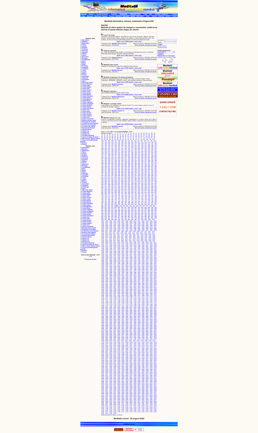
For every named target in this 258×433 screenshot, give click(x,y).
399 (125, 166)
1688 (103, 295)
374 (155, 163)
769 (112, 200)
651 (115, 189)
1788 (111, 306)
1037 (131, 224)
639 (132, 187)
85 (107, 139)
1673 (155, 292)
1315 (123, 254)
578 (155, 181)
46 (115, 136)
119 (154, 141)
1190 (126, 240)
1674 (103, 293)
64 (107, 138)
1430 (135, 266)
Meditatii (84, 14)
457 (148, 171)
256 (102, 154)
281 (128, 156)
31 (131, 134)
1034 (119, 224)
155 (105, 145)
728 (145, 195)
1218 (127, 244)
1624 (127, 287)
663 (155, 189)
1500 (135, 274)
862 (142, 207)
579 (102, 183)
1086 (103, 230)
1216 (119, 244)
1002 (103, 221)
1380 (103, 262)
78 (144, 138)
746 (148, 197)
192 (115, 148)
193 (119, 148)
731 (155, 195)
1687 (155, 293)
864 (148, 207)
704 (122, 194)
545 (102, 180)
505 (138, 175)
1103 (114, 231)
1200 (110, 242)
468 (128, 172)
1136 (134, 234)
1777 (123, 304)
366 (128, 163)
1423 (107, 266)
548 (112, 180)
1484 (127, 272)
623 (135, 186)
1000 (149, 219)
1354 (111, 259)
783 (102, 201)
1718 (111, 298)
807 (125, 203)
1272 (119, 250)
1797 (147, 306)
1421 (155, 265)
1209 (147, 242)
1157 (106, 237)
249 (135, 153)
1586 (143, 283)
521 (135, 177)
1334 (143, 256)
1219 (131, 244)
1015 (155, 221)
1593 (115, 284)
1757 (155, 301)
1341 (115, 257)
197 (132, 148)
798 (152, 201)
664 (102, 191)
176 (119, 147)
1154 (150, 236)
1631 (155, 287)
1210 (151, 242)
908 (125, 212)
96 (136, 139)
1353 (107, 259)
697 (155, 192)
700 (109, 194)
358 (102, 163)
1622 (119, 287)
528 (102, 178)
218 (145, 150)
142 (119, 144)
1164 (134, 237)
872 (119, 209)
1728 (151, 298)
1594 (119, 284)
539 (138, 178)
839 (120, 206)
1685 (147, 293)
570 (128, 181)
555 (135, 180)
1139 (146, 234)
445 (109, 171)
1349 (147, 257)
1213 (107, 244)
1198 (102, 242)
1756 (151, 301)
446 (112, 171)
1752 (135, 301)
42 (105, 136)
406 (148, 166)
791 (128, 201)
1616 (151, 286)
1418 (143, 265)
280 (125, 156)
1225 (155, 244)
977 (128, 218)
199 (138, 148)
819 (109, 204)
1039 (139, 224)
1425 (115, 266)
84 (105, 139)
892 (128, 210)
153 (155, 144)
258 (109, 154)
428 (109, 169)
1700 (151, 295)
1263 (139, 248)
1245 (123, 247)
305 (152, 157)
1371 (123, 260)
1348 (143, 257)
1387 (131, 262)
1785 (155, 304)
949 (148, 215)
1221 (139, 244)
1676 (111, 293)
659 (142, 189)
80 (149, 138)
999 (145, 219)
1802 (111, 307)
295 (119, 157)
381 (122, 165)
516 (118, 177)
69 (120, 138)
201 (145, 148)
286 (145, 156)
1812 (151, 307)
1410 (111, 265)
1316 (127, 254)
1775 (115, 304)
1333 (139, 256)
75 (136, 138)
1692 (119, 295)
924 (122, 213)
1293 (147, 251)
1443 (131, 268)
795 (142, 201)
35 (141, 134)
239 (102, 153)
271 (152, 154)
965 (145, 216)
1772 (103, 304)
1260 (127, 248)
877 (135, 209)
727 (142, 195)
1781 (139, 304)
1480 (111, 272)
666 (109, 191)
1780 (135, 304)
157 (112, 145)
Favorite (111, 16)
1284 (111, 251)
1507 (107, 275)
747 (152, 197)
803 (112, 203)
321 (148, 159)
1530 (143, 277)
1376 (143, 260)
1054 (143, 225)
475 (152, 172)
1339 (107, 257)
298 (128, 157)
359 (105, 163)
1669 (139, 292)
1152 (142, 236)
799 (155, 201)
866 (155, 207)
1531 (147, 277)
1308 (151, 253)
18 (152, 133)
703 (119, 194)
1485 (131, 272)
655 (128, 189)
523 (142, 177)
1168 (150, 237)
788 (119, 201)
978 (132, 218)
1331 (131, 256)
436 (135, 169)
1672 (151, 292)
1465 (107, 271)
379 (115, 165)
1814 (103, 309)
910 (132, 212)
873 (122, 209)
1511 (123, 275)
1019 (115, 222)
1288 (127, 251)
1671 (147, 292)
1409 (107, 265)
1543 (139, 278)
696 (152, 192)
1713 (147, 297)
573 (138, 181)
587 (128, 183)
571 (132, 181)
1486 (135, 272)
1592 (111, 284)
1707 (123, 297)
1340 (111, 257)
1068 (143, 227)
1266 (151, 248)
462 (109, 172)
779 (145, 200)
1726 (143, 298)
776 (135, 200)
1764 (127, 303)
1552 (119, 280)
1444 (135, 268)
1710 (135, 297)
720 (119, 195)
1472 (135, 271)
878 (138, 209)
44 (110, 136)
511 (102, 177)
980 (138, 218)
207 (109, 150)
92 (125, 139)
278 (119, 156)
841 (127, 206)
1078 (127, 228)
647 (102, 189)
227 (119, 151)
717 (109, 195)
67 (115, 138)
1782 (143, 304)
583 (115, 183)
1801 (107, 307)
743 (138, 197)
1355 (115, 259)
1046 (111, 225)
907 (122, 212)
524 (145, 177)
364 (122, 163)
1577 (107, 283)
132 (142, 142)
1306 (143, 253)
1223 (147, 244)
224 (109, 151)
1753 (139, 301)
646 (155, 187)
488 (138, 174)
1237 (147, 245)
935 (102, 215)
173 (109, 147)
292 (109, 157)
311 (115, 159)
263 (125, 154)
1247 (131, 247)
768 (109, 200)
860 (135, 207)
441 (152, 169)
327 (112, 160)
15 (144, 133)
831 (148, 204)
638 (128, 187)
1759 (107, 303)
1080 (135, 228)
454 (138, 171)
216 (138, 150)
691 (135, 192)
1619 (107, 287)
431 (119, 169)
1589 (155, 283)
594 (152, 183)
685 (115, 192)
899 (152, 210)
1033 (115, 224)
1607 (115, 286)
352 (138, 162)
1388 (135, 262)
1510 (119, 275)
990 (115, 219)
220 (152, 150)
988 (109, 219)
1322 (151, 254)
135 (152, 142)
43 (107, 136)
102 (153, 139)
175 (115, 147)
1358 (127, 259)
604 (128, 184)
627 (148, 186)
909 (128, 212)
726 (138, 195)
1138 (142, 234)
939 (115, 215)
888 (115, 210)
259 (112, 154)
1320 (143, 254)
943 (128, 215)
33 (136, 134)
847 (147, 206)
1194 (142, 240)
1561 (155, 280)
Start (83, 16)
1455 (123, 269)
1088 (111, 230)
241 (109, 153)
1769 (147, 303)
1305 (139, 253)
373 (152, 163)
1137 (138, 234)
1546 (151, 278)
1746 (111, 301)
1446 (143, 268)
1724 (135, 298)
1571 (139, 281)
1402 (135, 263)
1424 (111, 266)
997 (138, 219)
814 (148, 203)
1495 (115, 274)
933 (152, 213)
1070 (151, 227)
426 (102, 169)
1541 (131, 278)
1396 (111, 263)
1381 (107, 262)
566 (115, 181)
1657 (147, 290)
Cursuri (91, 14)
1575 (155, 281)
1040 (143, 224)
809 (132, 203)
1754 (143, 301)
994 (128, 219)
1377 (147, 260)
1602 (151, 284)
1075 (115, 228)
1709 (131, 297)
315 (128, 159)
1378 (151, 260)
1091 (123, 230)
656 (132, 189)
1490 (151, 272)
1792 (127, 306)
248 (132, 153)
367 (132, 163)
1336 (151, 256)
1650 (119, 290)
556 (138, 180)
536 (128, 178)
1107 (130, 231)
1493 (107, 274)
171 (102, 147)
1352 (103, 259)
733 (105, 197)
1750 (127, 301)
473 (145, 172)
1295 (155, 251)
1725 (139, 298)
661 (148, 189)
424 (152, 168)
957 (119, 216)
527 (155, 177)
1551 (115, 280)
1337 (155, 256)
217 (142, 150)
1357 (123, 259)
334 (135, 160)
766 (102, 200)
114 (138, 141)
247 (128, 153)
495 (105, 175)
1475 (147, 271)
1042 (151, 224)
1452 (111, 269)
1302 (127, 253)
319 (142, 159)
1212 (103, 244)
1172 (110, 239)
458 (152, 171)
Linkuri (174, 16)
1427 (123, 266)
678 (148, 191)
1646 (103, 290)
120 (102, 142)
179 (128, 147)
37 (146, 134)
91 (123, 139)
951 (155, 215)
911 (135, 212)
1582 (127, 283)
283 (135, 156)
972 (112, 218)
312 (118, 159)
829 (142, 204)
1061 (115, 227)
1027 (147, 222)
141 (115, 144)
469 (132, 172)
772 (122, 200)
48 (120, 136)
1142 (102, 236)
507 (145, 175)
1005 (115, 221)
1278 (143, 250)
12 (136, 133)
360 (109, 163)
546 (105, 180)
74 (133, 138)
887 (112, 210)
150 (145, 144)
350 (132, 162)
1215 (115, 244)
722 (125, 195)
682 (105, 192)
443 (102, 171)
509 (152, 175)
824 (125, 204)
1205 (131, 242)
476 (155, 172)
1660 (103, 292)
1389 (139, 262)
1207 (139, 242)
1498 (127, 274)
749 (102, 198)
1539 (123, 278)
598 (109, 184)
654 (125, 189)
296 (122, 157)
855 (119, 207)
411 (109, 168)
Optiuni (154, 16)
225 (112, 151)
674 (135, 191)
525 (148, 177)
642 (142, 187)
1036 (127, 224)
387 (142, 165)
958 (122, 216)
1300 (119, 253)
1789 (115, 306)
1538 (119, 278)
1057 (155, 225)
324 (102, 160)
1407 (155, 263)
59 (149, 136)
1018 (111, 222)
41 (102, 136)
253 (148, 153)
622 (132, 186)
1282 (103, 251)
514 (112, 177)
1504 (151, 274)
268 (142, 154)
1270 (111, 250)
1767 (139, 303)
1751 (131, 301)
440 (148, 169)
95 (133, 139)
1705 (115, 297)
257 (105, 154)
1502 (143, 274)
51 (128, 136)
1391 (147, 262)
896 (142, 210)
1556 (135, 280)
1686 (151, 293)
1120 (125, 233)
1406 (151, 263)
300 (135, 157)
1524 (119, 277)
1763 (123, 303)
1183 (154, 239)
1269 (107, 250)
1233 (131, 245)
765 (155, 198)
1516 (143, 275)
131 (138, 142)
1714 (151, 297)
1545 (147, 278)
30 (128, 134)
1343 (123, 257)
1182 (150, 239)
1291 (139, 251)
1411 (115, 265)
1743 (155, 300)
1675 (107, 293)
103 (102, 141)
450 (125, 171)
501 (125, 175)
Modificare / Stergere (100, 16)
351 (135, 162)
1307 (147, 253)
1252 (151, 247)
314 (125, 159)
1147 (122, 236)
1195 (146, 240)
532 (115, 178)
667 (112, 191)
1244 (119, 247)
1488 (143, 272)
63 (105, 138)
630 (102, 187)
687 (122, 192)
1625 (131, 287)
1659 (155, 290)
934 (155, 213)
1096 (143, 230)
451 (128, 171)
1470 (127, 271)
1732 (111, 300)
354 (145, 162)
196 (128, 148)
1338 (103, 257)
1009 (131, 221)
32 (133, 134)
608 (142, 184)
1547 (155, 278)
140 (112, 144)
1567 (123, 281)
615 (109, 186)
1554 (127, 280)
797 (148, 201)
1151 (138, 236)
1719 (115, 298)
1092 (127, 230)
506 (142, 175)
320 (145, 159)
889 (119, 210)
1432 (143, 266)
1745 (107, 301)
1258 (119, 248)
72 (128, 138)
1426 (119, 266)
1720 (119, 298)
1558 (143, 280)
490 (145, 174)
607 (138, 184)
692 (138, 192)
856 (122, 207)
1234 (135, 245)
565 (112, 181)
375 (102, 165)
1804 (119, 307)
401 (132, 166)
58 (146, 136)
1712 (143, 297)
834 (102, 206)
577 (152, 181)
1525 (123, 277)
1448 (151, 268)
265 (132, 154)
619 (122, 186)
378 (112, 165)
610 (148, 184)
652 (119, 189)
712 (148, 194)
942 (125, 215)
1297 (107, 253)
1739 (139, 300)
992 (122, 219)
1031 (107, 224)
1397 (115, 263)
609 (145, 184)
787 (115, 201)
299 (132, 157)
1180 (142, 239)
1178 (134, 239)
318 (138, 159)
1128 (102, 234)
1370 (119, 260)
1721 (123, 298)
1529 (139, 277)
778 (142, 200)
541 (145, 178)
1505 (155, 274)
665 (105, 191)
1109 (138, 231)
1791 (123, 306)
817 (102, 204)
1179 (138, 239)
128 (128, 142)
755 (122, 198)
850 (102, 207)
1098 (151, 230)
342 (105, 162)
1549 (107, 280)
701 (112, 194)
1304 (135, 253)
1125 (145, 233)
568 (122, 181)
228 (122, 151)
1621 (115, 287)
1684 (143, 293)
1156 (102, 237)
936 (105, 215)
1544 (143, 278)
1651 (123, 290)
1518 (151, 275)
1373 (131, 260)
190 (109, 148)
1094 (135, 230)
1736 (127, 300)
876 (132, 209)
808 (128, 203)
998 (142, 219)
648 (105, 189)
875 (128, 209)
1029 (155, 222)
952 (102, 216)
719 (115, 195)
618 (119, 186)
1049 (123, 225)
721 (122, 195)
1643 (147, 289)
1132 (118, 234)
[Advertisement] (90, 27)
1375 (139, 260)
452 (132, 171)
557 (142, 180)
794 (138, 201)
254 (152, 153)
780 (148, 200)
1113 (153, 231)
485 (128, 174)
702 (115, 194)
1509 (115, 275)
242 (112, 153)
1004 (111, 221)
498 (115, 175)
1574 (151, 281)
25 (115, 134)
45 (112, 136)
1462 (151, 269)
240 (105, 153)
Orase (148, 16)
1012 (143, 221)
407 (152, 166)
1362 (143, 259)
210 (119, 150)
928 (135, 213)
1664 (119, 292)
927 (132, 213)
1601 (147, 284)
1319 (139, 254)
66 (112, 138)
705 (125, 194)
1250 (143, 247)
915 (148, 212)
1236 (143, 245)
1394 (103, 263)
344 (112, 162)
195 (125, 148)
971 (109, 218)
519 (128, 177)
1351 (155, 257)
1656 (143, 290)
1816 (111, 309)
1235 (139, 245)
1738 (135, 300)
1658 (151, 290)
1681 (131, 293)
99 (144, 139)
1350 (151, 257)
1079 (131, 228)
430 (115, 169)
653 (122, 189)
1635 (115, 289)
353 (142, 162)
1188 (118, 240)
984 (152, 218)
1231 (123, 245)
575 (145, 181)
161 (125, 145)
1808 (135, 307)
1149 (130, 236)
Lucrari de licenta (102, 14)
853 (112, 207)
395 (112, 166)
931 (145, 213)
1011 (139, 221)
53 (133, 136)
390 (152, 165)
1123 (137, 233)
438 (142, 169)
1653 (131, 290)
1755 (147, 301)
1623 (123, 287)
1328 (119, 256)
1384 (119, 262)
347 (122, 162)
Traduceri (114, 14)
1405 (147, 263)
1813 (155, 307)
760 (138, 198)
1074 (111, 228)
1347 (139, 257)
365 (125, 163)
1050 (127, 225)
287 (148, 156)
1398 (119, 263)
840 (123, 206)
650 (112, 189)
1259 (123, 248)
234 (142, 151)
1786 (103, 306)
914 (145, 212)
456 (145, 171)
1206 (135, 242)
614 (105, 186)
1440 (119, 268)
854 (115, 207)
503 (132, 175)
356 (152, 162)
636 (122, 187)
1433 (147, 266)
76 (139, 138)
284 (138, 156)
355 (148, 162)
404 (142, 166)
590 (138, 183)
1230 (119, 245)
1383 (115, 262)
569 (125, 181)
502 (128, 175)
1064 (127, 227)
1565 (115, 281)
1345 (131, 257)
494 (102, 175)
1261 (131, 248)
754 (119, 198)
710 (142, 194)
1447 (147, 268)
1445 (139, 268)
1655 (139, 290)
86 (110, 139)
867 (102, 209)
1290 (135, 251)
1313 (115, 254)
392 (102, 166)
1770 (151, 303)
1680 (127, 293)
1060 (111, 227)
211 (122, 150)
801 (105, 203)
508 (148, 175)
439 (145, 169)
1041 (147, 224)
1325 (107, 256)
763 (148, 198)
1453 (115, 269)
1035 (123, 224)
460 (102, 172)
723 (128, 195)
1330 (127, 256)
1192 (134, 240)
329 (119, 160)
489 (142, 174)
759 (135, 198)
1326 (111, 256)
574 (142, 181)
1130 (110, 234)
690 (132, 192)
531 (112, 178)
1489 (147, 272)
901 (102, 212)
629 (155, 186)
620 (125, 186)
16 (146, 133)
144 (125, 144)
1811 (147, 307)
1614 (143, 286)
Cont (150, 14)
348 (125, 162)
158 (115, 145)
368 (135, 163)
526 (152, 177)
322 (152, 159)
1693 (123, 295)
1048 (119, 225)
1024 (135, 222)
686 (119, 192)
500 (122, 175)
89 (118, 139)
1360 (135, 259)
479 (109, 174)
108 (119, 141)
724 (132, 195)
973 (115, 218)
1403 (139, 263)
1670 (143, 292)
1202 (118, 242)
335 (138, 160)
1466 (111, 271)
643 (145, 187)
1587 (147, 283)
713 (152, 194)
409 (102, 168)
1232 (127, 245)
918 (102, 213)
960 (128, 216)
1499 (131, 274)
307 (102, 159)
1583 (131, 283)
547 (109, 180)
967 (152, 216)
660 (145, 189)
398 (122, 166)
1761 (115, 303)
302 (142, 157)
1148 (126, 236)
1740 (143, 300)
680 (155, 191)
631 (105, 187)
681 (102, 192)
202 (148, 148)
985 (155, 218)
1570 (135, 281)
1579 (115, 283)
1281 (155, 250)
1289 (131, 251)
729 (148, 195)
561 (155, 180)
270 (148, 154)
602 (122, 184)
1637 (123, 289)
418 (132, 168)
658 (138, 189)
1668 (135, 292)
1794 (135, 306)
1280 (151, 250)
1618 (103, 287)
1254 (103, 248)
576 (148, 181)
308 (105, 159)
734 (109, 197)
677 (145, 191)
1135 (130, 234)
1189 (122, 240)
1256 (111, 248)
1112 (149, 231)
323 (155, 159)
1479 (107, 272)
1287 (123, 251)
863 (145, 207)
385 (135, 165)
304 (148, 157)
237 (152, 151)
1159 (114, 237)
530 (109, 178)
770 (115, 200)
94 (131, 139)
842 (130, 206)
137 (102, 144)
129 (132, 142)
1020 (119, 222)
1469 (123, 271)
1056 (151, 225)
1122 (133, 233)
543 (152, 178)
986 (102, 219)
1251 (147, 247)
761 (142, 198)
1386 (127, 262)
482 (119, 174)
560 (152, 180)
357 (155, 162)
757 (128, 198)
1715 (155, 297)
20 (102, 134)
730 (152, 195)
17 (149, 133)
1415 (131, 265)
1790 (119, 306)
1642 (143, 289)
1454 (119, 269)
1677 (115, 293)
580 (105, 183)
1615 (147, 286)
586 (125, 183)
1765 (131, 303)
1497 (123, 274)
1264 (143, 248)
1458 (135, 269)
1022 (127, 222)
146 (132, 144)
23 (110, 134)
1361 (139, 259)
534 (122, 178)
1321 (147, 254)
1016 (103, 222)
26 (118, 134)
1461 (147, 269)
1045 (107, 225)
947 (142, 215)
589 (135, 183)
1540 (127, 278)
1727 (147, 298)
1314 (119, 254)
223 (105, 151)
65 (110, 138)
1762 (119, 303)
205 (102, 150)
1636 (119, 289)
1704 (111, 297)
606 (135, 184)
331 (125, 160)
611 (152, 184)
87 (112, 139)
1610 (127, 286)
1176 (126, 239)
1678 (119, 293)
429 (112, 169)
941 (122, 215)
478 (105, 174)
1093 (131, 230)
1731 (107, 300)
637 (125, 187)
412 (112, 168)
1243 (115, 247)
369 (138, 163)
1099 (155, 230)
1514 (135, 275)
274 (105, 156)
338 (148, 160)
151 (148, 144)
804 (115, 203)
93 (128, 139)
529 (105, 178)
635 (119, 187)
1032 (111, 224)
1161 (122, 237)
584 (119, 183)
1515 (139, 275)
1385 (123, 262)
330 (122, 160)
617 (115, 186)
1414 (127, 265)
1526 (127, 277)
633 (112, 187)
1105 (122, 231)
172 (105, 147)
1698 (143, 295)
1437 (107, 268)
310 (112, 159)
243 (115, 153)
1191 (130, 240)
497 (112, 175)
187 (155, 147)
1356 (119, 259)
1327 (115, 256)
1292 (143, 251)
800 (102, 203)
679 (152, 191)
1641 (139, 289)
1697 (139, 295)
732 (102, 197)
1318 (135, 254)
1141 (154, 234)
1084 (151, 228)
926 (128, 213)
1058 (103, 227)
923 (119, 213)
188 (102, 148)
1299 (115, 253)
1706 (119, 297)
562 (102, 181)
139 (109, 144)
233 (138, 151)
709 (138, 194)
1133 (122, 234)
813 (145, 203)
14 (141, 133)
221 (155, 150)
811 (138, 203)
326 (109, 160)
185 (148, 147)
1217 (123, 244)
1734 (119, 300)
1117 (114, 233)
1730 (103, 300)
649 (109, 189)
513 (108, 177)
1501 (139, 274)
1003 (107, 221)
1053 (139, 225)
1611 (131, 286)
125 (119, 142)
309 (109, 159)
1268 (103, 250)
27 (120, 134)
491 (148, 174)
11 (133, 133)
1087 (107, 230)
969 (102, 218)
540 (142, 178)
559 (148, 180)
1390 (143, 262)
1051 (131, 225)
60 (152, 136)
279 (122, 156)
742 (135, 197)
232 (135, 151)
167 (145, 145)
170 (155, 145)
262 (122, 154)
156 (109, 145)
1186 (110, 240)
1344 (127, 257)
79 (146, 138)
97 (139, 139)
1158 (110, 237)
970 (105, 218)
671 (125, 191)
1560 (151, 280)
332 (128, 160)
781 (152, 200)
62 (102, 138)
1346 (135, 257)
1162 (126, 237)
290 (102, 157)
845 (140, 206)
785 (109, 201)
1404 (143, 263)
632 (109, 187)
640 (135, 187)
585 (122, 183)
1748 (119, 301)
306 (155, 157)
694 (145, 192)
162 (128, 145)
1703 (107, 297)
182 (138, 147)
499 (119, 175)
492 (152, 174)
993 (125, 219)
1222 (143, 244)
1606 (111, 286)
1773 (107, 304)
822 (119, 204)
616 (112, 186)
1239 (155, 245)
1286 (119, 251)
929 (138, 213)
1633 (107, 289)
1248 (135, 247)
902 (105, 212)
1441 (123, 268)
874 (125, 209)
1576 (103, 283)
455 (142, 171)
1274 (127, 250)
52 (131, 136)
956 (115, 216)
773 (125, 200)
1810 (143, 307)
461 (105, 172)
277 (115, 156)
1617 (155, 286)
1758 (103, 303)
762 (145, 198)
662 (152, 189)
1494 (111, 274)
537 (132, 178)
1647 (107, 290)
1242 (111, 247)
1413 (123, 265)
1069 (147, 227)
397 (119, 166)
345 (115, 162)
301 (138, 157)
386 (138, 165)
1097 (147, 230)
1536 (111, 278)
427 (105, 169)
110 (125, 141)
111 (128, 141)
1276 (135, 250)
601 (119, 184)
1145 (114, 236)
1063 (123, 227)
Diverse (168, 16)
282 (132, 156)
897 (145, 210)
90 (120, 139)
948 (145, 215)
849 (153, 206)
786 (112, 201)
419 (135, 168)
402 (135, 166)
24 (112, 134)
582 (112, 183)
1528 (135, 277)
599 (112, 184)
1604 (103, 286)
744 (142, 197)
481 (115, 174)
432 (122, 169)
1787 (107, 306)
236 (148, 151)
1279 (147, 250)
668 (115, 191)
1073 (107, 228)
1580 (119, 283)
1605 (107, 286)
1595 (123, 284)
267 (138, 154)
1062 (119, 227)
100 (146, 139)
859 (132, 207)
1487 (139, 272)
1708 (127, 297)
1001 (153, 219)
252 (145, 153)
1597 (131, 284)
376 (105, 165)
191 (112, 148)
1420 (151, 265)
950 (152, 215)
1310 (103, 254)
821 (115, 204)
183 (142, 147)
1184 (102, 240)
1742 (151, 300)
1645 (155, 289)
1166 (142, 237)
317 (135, 159)
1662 (111, 292)
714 (155, 194)
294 (115, 157)
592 (145, 183)
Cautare (132, 16)
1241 (107, 247)
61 (154, 136)
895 (138, 210)
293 (112, 157)
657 (135, 189)
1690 (111, 295)
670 (122, 191)
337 (145, 160)
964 (142, 216)
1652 (127, 290)
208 (112, 150)
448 (119, 171)
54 (136, 136)
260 (115, 154)
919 (105, 213)
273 (102, 156)
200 (142, 148)
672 (128, 191)
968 (155, 216)
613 (102, 186)
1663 (115, 292)
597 (105, 184)
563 (105, 181)
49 (123, 136)
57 (144, 136)
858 (128, 207)
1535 (107, 278)
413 (115, 168)
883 (155, 209)
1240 (103, 247)
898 (148, 210)
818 (105, 204)
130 (135, 142)
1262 (135, 248)
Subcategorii (140, 16)
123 (112, 142)
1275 (131, 250)
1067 (139, 227)
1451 (107, 269)
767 (105, 200)
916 (152, 212)
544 (155, 178)
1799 (155, 306)
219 (148, 150)
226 (115, 151)
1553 (123, 280)
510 (155, 175)
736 (115, 197)
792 (132, 201)
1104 (118, 231)
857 (125, 207)
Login (145, 14)
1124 (141, 233)
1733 (115, 300)
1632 (103, 289)
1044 (103, 225)
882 (152, 209)
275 (109, 156)
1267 (155, 248)
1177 (130, 239)
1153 (146, 236)
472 (142, 172)
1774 (111, 304)
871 (115, 209)
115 (141, 141)
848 (150, 206)
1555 (131, 280)
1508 (111, 275)
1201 (114, 242)
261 (119, 154)
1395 (107, 263)
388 (145, 165)
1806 (127, 307)
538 (135, 178)
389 (148, 165)
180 (132, 147)
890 (122, 210)
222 (102, 151)
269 (145, 154)
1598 (135, 284)
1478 (103, 272)
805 (119, 203)
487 (135, 174)
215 (135, 150)
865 (152, 207)
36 (144, 134)
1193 (138, 240)
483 (122, 174)
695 (148, 192)
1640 (135, 289)
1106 (126, 231)
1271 (115, 250)
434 (128, 169)
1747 (115, 301)
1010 (135, 221)
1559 (147, 280)
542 (148, 178)
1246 (127, 247)
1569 (131, 281)
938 (112, 215)
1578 (111, 283)
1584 (135, 283)
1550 (111, 280)
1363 (147, 259)
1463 (155, 269)
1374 (135, 260)
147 (135, 144)
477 (102, 174)
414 (118, 168)
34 (139, 134)
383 (128, 165)
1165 (138, 237)
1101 (106, 231)
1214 (111, 244)
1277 (139, 250)
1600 (143, 284)
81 (152, 138)
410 (105, 168)
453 (135, 171)
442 (155, 169)
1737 (131, 300)
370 (142, 163)
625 (142, 186)
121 (105, 142)
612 (155, 184)
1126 (149, 233)
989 (112, 219)
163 (132, 145)
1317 (131, 254)
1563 (107, 281)
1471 (131, 271)
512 (105, 177)
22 (107, 134)
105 (109, 141)
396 (115, 166)
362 (115, 163)
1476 (151, 271)
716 (105, 195)
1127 (153, 233)
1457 (131, 269)
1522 (111, 277)
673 (132, 191)
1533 (155, 277)
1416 (135, 265)
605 (132, 184)
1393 (155, 262)
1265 (147, 248)
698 (102, 194)
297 (125, 157)
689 (128, 192)
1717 (107, 298)
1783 (147, 304)
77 (141, 138)
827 (135, 204)
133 (145, 142)
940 (119, 215)
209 (115, 150)
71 (125, 138)
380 (119, 165)
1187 (114, 240)
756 (125, 198)
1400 (127, 263)
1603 (155, 284)
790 (125, 201)
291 (105, 157)
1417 (139, 265)
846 (143, 206)
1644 (151, 289)
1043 (155, 224)
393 (105, 166)
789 (122, 201)
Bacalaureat (123, 14)
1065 (131, 227)
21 (105, 134)
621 (128, 186)
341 (102, 162)
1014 (151, 221)
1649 (115, 290)
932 (148, 213)
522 (138, 177)
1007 (123, 221)
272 (155, 154)
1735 (123, 300)
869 (109, 209)
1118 (118, 233)
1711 (139, 297)
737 (119, 197)
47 (118, 136)
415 (122, 168)
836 (109, 206)
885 (105, 210)
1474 (143, 271)
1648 (111, 290)
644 (148, 187)
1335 (147, 256)
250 (138, 153)
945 (135, 215)
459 (155, 171)
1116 (110, 233)
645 (152, 187)
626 (145, 186)
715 (102, 195)
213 (128, 150)
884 (102, 210)
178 (125, 147)
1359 (131, 259)
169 (152, 145)
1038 (135, 224)
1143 (106, 236)
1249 (139, 247)
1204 (126, 242)
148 (138, 144)
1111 (145, 231)
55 (139, 136)
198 (135, 148)
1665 (123, 292)
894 (135, 210)
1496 (119, 274)
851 (105, 207)
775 (132, 200)
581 (109, 183)
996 (135, 219)
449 (122, 171)
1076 (119, 228)
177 (122, 147)
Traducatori (125, 16)
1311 (106, 254)
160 (122, 145)
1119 (121, 233)
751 (109, 198)
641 (138, 187)
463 (112, 172)
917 (155, 212)
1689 (107, 295)
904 (112, 212)
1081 (139, 228)
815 (152, 203)
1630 (151, 287)
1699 (147, 295)
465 (119, 172)
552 (125, 180)
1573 (147, 281)
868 (105, 209)
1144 (110, 236)
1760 (111, 303)
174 (112, 147)
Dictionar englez (136, 14)
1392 (151, 262)
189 (105, 148)
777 (138, 200)
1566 (119, 281)
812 (142, 203)
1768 (143, 303)
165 (138, 145)
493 (155, 174)
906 (119, 212)
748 (155, 197)
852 (109, 207)
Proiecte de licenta (90, 259)
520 (132, 177)
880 (145, 209)
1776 (119, 304)
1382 (111, 262)
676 (142, 191)
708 (135, 194)
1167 (146, 237)
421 (142, 168)
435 (132, 169)
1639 (131, 289)
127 (125, 142)
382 (125, 165)
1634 (111, 289)
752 (112, 198)
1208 (143, 242)
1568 (127, 281)
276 (112, 156)
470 (135, 172)
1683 (139, 293)
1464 (103, 271)
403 (138, 166)
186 (152, 147)
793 (135, 201)
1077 (123, 228)
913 (142, 212)
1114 (102, 233)
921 (112, 213)
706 (128, 194)
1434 (151, 266)
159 (119, 145)
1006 (119, 221)
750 (105, 198)
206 (105, 150)
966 (148, 216)
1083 (147, 228)
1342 (119, 257)
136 (155, 142)
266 (135, 154)
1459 (139, 269)
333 (132, 160)
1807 (131, 307)
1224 (151, 244)
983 (148, 218)
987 (105, 219)
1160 (118, 237)
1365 (155, 259)
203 (152, 148)
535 (125, 178)
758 (132, 198)
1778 (127, 304)
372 (148, 163)
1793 (131, 306)
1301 (123, 253)
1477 (155, 271)
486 (132, 174)
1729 (155, 298)
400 (128, 166)
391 (155, 165)
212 (125, 150)
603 (125, 184)
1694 (127, 295)
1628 (143, 287)
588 (132, 183)
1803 (115, 307)
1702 (103, 297)
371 (145, 163)
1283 (107, 251)
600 (115, 184)
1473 (139, 271)
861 (138, 207)
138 (105, 144)
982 (145, 218)
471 (138, 172)
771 (119, 200)
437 (138, 169)
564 (109, 181)
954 (109, 216)
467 (125, 172)
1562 (103, 281)
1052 (135, 225)
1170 (102, 239)
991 (119, 219)
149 (142, 144)
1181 (146, 239)
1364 (151, 259)
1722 (127, 298)
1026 (143, 222)
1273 (123, 250)
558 (145, 180)
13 (138, 133)
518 (125, 177)
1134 (126, 234)
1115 (106, 233)
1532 (151, 277)
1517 (147, 275)
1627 (139, 287)
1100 (102, 231)
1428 (127, 266)
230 (128, 151)
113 (135, 141)
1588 (151, 283)
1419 (147, 265)
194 (122, 148)
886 (109, 210)
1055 (147, 225)
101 (150, 139)
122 (109, 142)
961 (132, 216)
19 (154, 133)
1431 (139, 266)
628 (152, 186)
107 (115, 141)
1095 (139, 230)
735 (112, 197)
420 (138, 168)
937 (109, 215)
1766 (135, 303)
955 (112, 216)
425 (155, 168)
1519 (155, 275)
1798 (151, 306)
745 (145, 197)
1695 (131, 295)
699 (105, 194)
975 (122, 218)
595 (155, 183)
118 (151, 141)
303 (145, 157)
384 (132, 165)
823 (122, 204)
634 (115, 187)
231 (132, 151)
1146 (118, 236)
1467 (115, 271)
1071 (155, 227)
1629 (147, 287)
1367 (107, 260)
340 (155, 160)
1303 (131, 253)
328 (115, 160)
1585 (139, 283)
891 (125, 210)
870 (112, 209)
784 (105, 201)
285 (142, 156)
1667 (131, 292)
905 (115, 212)
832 (152, 204)
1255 (107, 248)
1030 (103, 224)
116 (144, 141)
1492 (103, 274)
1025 (139, 222)
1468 (119, 271)
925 (125, 213)
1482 (119, 272)
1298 (111, 253)
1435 (155, 266)
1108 (134, 231)
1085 (155, 228)
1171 (106, 239)
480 (112, 174)
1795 (139, 306)
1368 (111, 260)
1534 (103, 278)
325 (105, 160)
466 (122, 172)
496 (109, 175)
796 (145, 201)
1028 (151, 222)
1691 (115, 295)
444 (105, 171)
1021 (123, 222)
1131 (114, 234)
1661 (107, 292)
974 (119, 218)
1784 (151, 304)
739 (125, 197)
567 (119, 181)
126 (122, 142)
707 (132, 194)
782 (155, 200)
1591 (107, 284)
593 (148, 183)
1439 (115, 268)
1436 (103, 268)
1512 (127, 275)
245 (122, 153)
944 (132, 215)
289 (155, 156)
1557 (139, 280)
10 (131, 133)
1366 (103, 260)
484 (125, 174)
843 (133, 206)
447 (115, 171)
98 (141, 139)
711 (145, 194)
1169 (154, 237)
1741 (147, 300)
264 (128, 154)
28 (123, 134)
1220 (135, 244)
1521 (107, 277)
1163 (130, 237)
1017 (107, 222)
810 (135, 203)
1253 (155, 247)
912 (138, 212)
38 (149, 134)
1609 (123, 286)
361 (112, 163)
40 (154, 134)
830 (145, 204)
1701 (155, 295)
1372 (127, 260)
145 (128, 144)
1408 (103, 265)
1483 (123, 272)
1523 (115, 277)
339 (152, 160)
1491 (155, 272)
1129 (106, 234)
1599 (139, 284)
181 (135, 147)
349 (128, 162)
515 (115, 177)
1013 (147, 221)
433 (125, 169)
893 (132, 210)
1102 (110, 231)
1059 (107, 227)
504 (135, 175)
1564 (111, 281)
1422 (103, 266)
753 (115, 198)
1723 (131, 298)
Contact (174, 14)
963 (138, 216)
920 (109, 213)
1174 (118, 239)
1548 (103, 280)
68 (118, 138)
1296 (103, 253)
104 (105, 141)
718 (112, 195)
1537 (115, 278)
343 (109, 162)
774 (128, 200)
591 (142, 183)
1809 (139, 307)
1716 (103, 298)
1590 (103, 284)
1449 (155, 268)
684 (112, 192)
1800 (103, 307)
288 (152, 156)
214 (132, 150)
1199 (106, 242)
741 (132, 197)
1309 (155, 253)
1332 (135, 256)
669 (119, 191)
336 (142, 160)
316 (132, 159)
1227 (107, 245)
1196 (150, 240)
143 (122, 144)
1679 (123, 293)
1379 (155, 260)
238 (155, 151)
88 (115, 139)
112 (132, 141)
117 (148, 141)
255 (155, 153)
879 (142, 209)
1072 (103, 228)
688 (125, 192)
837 (112, 206)
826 (132, 204)
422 (145, 168)
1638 (127, 289)
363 (119, 163)
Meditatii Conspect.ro (161, 14)
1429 (131, 266)
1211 (155, 242)
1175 (122, 239)
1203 (122, 242)
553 (128, 180)
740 (128, 197)
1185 (106, 240)
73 (131, 138)
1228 (111, 245)
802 (109, 203)
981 (142, 218)
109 (122, 141)
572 (135, 181)
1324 (103, 256)
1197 (154, 240)
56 (141, 136)
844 (137, 206)
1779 (131, 304)
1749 (123, 301)
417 (128, 168)
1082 (143, 228)
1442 (127, 268)
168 (148, 145)
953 (105, 216)
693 (142, 192)
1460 (143, 269)
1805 (123, 307)
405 (145, 166)
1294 (151, 251)
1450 (103, 269)
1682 (135, 293)
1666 (127, 292)
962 (135, 216)
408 (155, 166)
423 (148, 168)
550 (119, 180)
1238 (151, 245)
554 (132, 180)
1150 (134, 236)
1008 (127, 221)
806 (122, 203)
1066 (135, 227)
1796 (143, 306)
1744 (103, 301)
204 (155, 148)
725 (135, 195)
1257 (115, 248)
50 (125, 136)
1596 (127, 284)
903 (109, 212)
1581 (123, 283)
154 (102, 145)
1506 (103, 275)
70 (123, 138)
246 (125, 153)
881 (148, 209)
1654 (135, 290)
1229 (115, 245)
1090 (119, 230)
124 (115, 142)
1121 (129, 233)
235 (145, 151)
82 (154, 138)
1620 (111, 287)
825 (128, 204)
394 (109, 166)
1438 (111, 268)
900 (155, 210)
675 (138, 191)
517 (122, 177)
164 (135, 145)
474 (148, 172)
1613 (139, 286)
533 (119, 178)
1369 (115, 260)
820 (112, 204)
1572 (143, 281)
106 (112, 141)
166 (142, 145)
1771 (155, 303)
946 (138, 215)
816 (155, 203)
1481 (115, 272)
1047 (115, 225)
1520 (103, 277)
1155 (154, 236)
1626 (135, 287)
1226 (103, 245)
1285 (115, 251)
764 (152, 198)
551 (122, 180)
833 (155, 204)
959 (125, 216)
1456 (127, 269)
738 (122, 197)
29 (125, 134)
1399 (123, 263)
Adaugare (90, 16)
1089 (115, 230)
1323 (155, 254)
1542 (135, 278)
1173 (114, 239)
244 (119, 153)
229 (125, 151)
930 (142, 213)
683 (109, 192)
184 (145, 147)
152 (152, 144)
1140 (150, 234)
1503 (147, 274)
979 (135, 218)
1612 (135, 286)
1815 (107, 309)
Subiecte (161, 16)
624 (138, 186)
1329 (123, 256)
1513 (131, 275)
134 (148, 142)
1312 (110, 254)
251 (142, 153)
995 (132, 219)
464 (115, 172)
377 (109, 165)
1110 (142, 231)
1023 (131, 222)
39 (152, 134)
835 (105, 206)
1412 (119, 265)
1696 (135, 295)
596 (102, 184)
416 (125, 168)
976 (125, 218)
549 (115, 180)
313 (122, 159)
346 (119, 162)
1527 (131, 277)
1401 (131, 263)
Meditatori (118, 16)
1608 (119, 286)
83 (102, 139)
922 (115, 213)
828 (138, 204)
